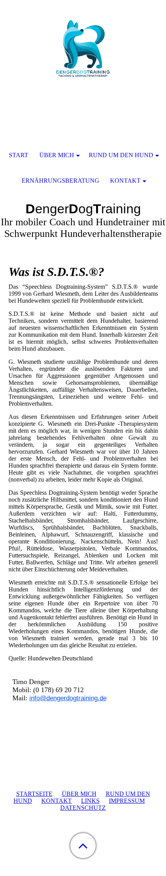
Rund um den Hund (121, 155)
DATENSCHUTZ (83, 807)
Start (18, 155)
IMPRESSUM (127, 800)
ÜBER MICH (79, 793)
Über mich (56, 155)
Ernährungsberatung (60, 180)
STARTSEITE (34, 793)
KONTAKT (56, 800)
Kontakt (125, 180)
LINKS (90, 800)
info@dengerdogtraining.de (68, 698)
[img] (83, 48)
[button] (83, 845)
